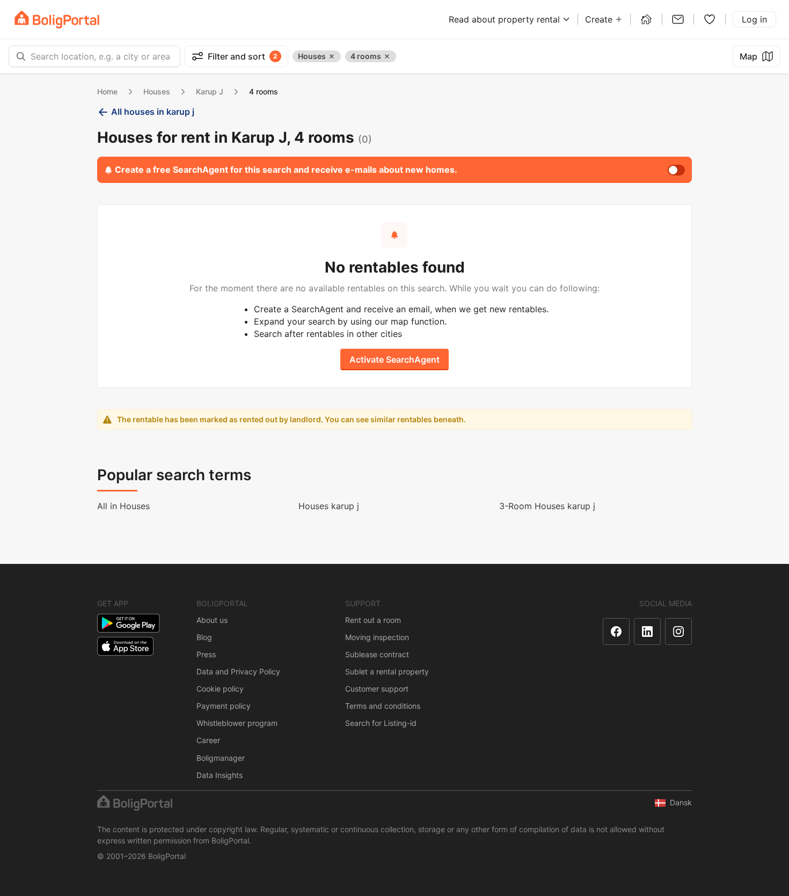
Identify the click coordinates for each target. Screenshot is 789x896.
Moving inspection (377, 637)
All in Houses (123, 506)
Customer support (376, 688)
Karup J (209, 91)
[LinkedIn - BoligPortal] (647, 631)
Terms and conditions (382, 705)
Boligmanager (220, 757)
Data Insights (219, 775)
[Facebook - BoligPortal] (616, 631)
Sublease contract (377, 654)
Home (107, 91)
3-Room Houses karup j (547, 506)
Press (206, 654)
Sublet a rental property (387, 671)
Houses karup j (328, 506)
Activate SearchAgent (394, 359)
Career (208, 740)
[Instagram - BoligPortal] (678, 631)
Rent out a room (373, 620)
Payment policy (223, 705)
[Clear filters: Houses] (331, 56)
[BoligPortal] (57, 19)
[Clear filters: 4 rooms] (387, 56)
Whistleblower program (236, 723)
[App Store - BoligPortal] (125, 646)
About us (212, 620)
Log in (754, 19)
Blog (204, 637)
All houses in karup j (152, 111)
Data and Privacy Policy (238, 671)
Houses (156, 91)
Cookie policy (220, 688)
